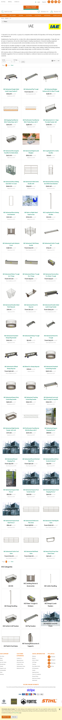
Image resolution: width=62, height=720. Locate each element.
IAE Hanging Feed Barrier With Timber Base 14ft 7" (11, 121)
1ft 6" (49, 274)
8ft (10, 366)
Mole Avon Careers (36, 678)
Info (11, 95)
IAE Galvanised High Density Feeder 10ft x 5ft (11, 429)
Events (1, 660)
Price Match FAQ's (36, 666)
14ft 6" (9, 551)
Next (12, 65)
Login (38, 2)
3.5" (9, 458)
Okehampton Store (21, 666)
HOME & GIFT (56, 15)
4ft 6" (51, 335)
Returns (34, 658)
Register (44, 2)
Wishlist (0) (44, 11)
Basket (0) (57, 11)
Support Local (3, 668)
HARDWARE (47, 15)
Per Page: (15, 60)
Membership (2, 664)
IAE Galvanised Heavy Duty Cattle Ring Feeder (11, 398)
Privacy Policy (35, 676)
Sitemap (2, 674)
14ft (29, 520)
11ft (32, 517)
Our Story (3, 2)
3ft (29, 89)
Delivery (10, 2)
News (1, 658)
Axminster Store (20, 662)
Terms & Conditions (36, 674)
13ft (25, 520)
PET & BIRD (13, 15)
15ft (32, 520)
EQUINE (21, 15)
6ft (32, 89)
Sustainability (3, 670)
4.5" (12, 458)
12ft (36, 517)
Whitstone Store (20, 668)
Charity (1, 666)
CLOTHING (29, 15)
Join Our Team (3, 662)
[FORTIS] (19, 701)
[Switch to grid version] (52, 61)
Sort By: (3, 60)
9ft (25, 517)
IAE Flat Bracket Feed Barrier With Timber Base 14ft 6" (31, 121)
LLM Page (34, 662)
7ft (34, 514)
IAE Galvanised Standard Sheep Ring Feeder (11, 337)
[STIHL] (39, 701)
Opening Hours (20, 660)
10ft (29, 517)
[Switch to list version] (56, 61)
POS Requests (35, 668)
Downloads (34, 680)
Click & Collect (35, 660)
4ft (29, 243)
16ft (36, 520)
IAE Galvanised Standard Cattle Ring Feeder (51, 368)
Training (34, 664)
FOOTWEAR (38, 15)
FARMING (4, 15)
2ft (25, 274)
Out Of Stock (11, 124)
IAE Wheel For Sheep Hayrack (31, 367)
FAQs (1, 672)
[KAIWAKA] (4, 701)
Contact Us (16, 2)
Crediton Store (20, 664)
